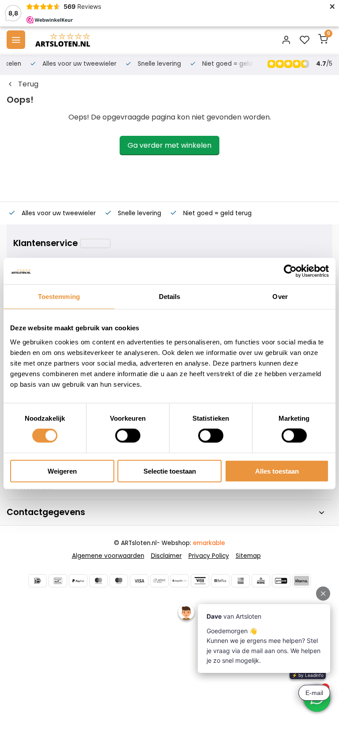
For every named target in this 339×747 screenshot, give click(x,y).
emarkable (209, 543)
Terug (28, 84)
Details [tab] (170, 296)
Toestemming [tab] (59, 296)
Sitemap (248, 556)
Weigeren (62, 470)
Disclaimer (166, 556)
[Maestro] (118, 580)
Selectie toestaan (169, 470)
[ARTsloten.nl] (63, 39)
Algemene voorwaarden (108, 556)
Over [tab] (279, 296)
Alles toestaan (277, 470)
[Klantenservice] (95, 243)
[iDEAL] (37, 580)
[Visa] (139, 580)
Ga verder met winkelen (169, 145)
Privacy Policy (208, 556)
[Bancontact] (58, 580)
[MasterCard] (98, 580)
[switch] (127, 436)
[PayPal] (78, 580)
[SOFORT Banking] (159, 580)
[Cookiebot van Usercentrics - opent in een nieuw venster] (290, 271)
